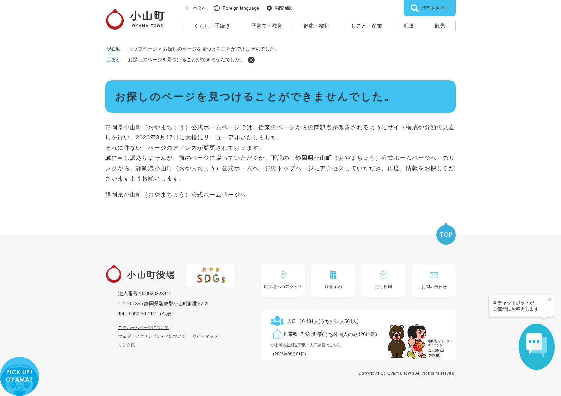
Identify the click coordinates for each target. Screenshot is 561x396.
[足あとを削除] (251, 60)
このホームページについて (143, 327)
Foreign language (241, 8)
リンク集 (126, 344)
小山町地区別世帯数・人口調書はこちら (306, 345)
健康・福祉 (317, 26)
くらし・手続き (212, 26)
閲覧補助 (284, 8)
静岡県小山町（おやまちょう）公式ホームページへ (175, 194)
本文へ (199, 8)
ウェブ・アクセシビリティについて (152, 336)
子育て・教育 (266, 26)
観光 (440, 26)
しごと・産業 (366, 26)
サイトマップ (205, 336)
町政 (408, 26)
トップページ (142, 49)
